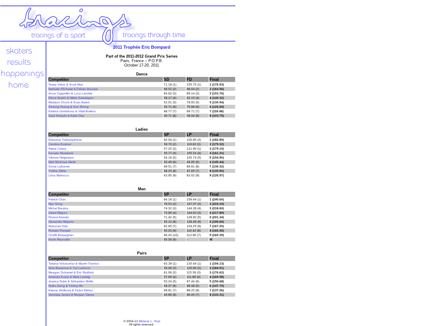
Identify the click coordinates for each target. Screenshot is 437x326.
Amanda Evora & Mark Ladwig (69, 276)
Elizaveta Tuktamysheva (65, 139)
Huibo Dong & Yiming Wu (65, 285)
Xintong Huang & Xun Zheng (68, 106)
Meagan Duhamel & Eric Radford (71, 272)
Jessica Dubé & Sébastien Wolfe (70, 281)
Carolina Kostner (59, 144)
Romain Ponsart (59, 230)
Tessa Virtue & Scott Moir (65, 84)
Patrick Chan (57, 199)
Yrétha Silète (57, 171)
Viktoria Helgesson (61, 157)
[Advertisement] (255, 139)
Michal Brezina (58, 208)
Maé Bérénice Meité (62, 162)
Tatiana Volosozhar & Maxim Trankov (73, 263)
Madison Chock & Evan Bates (68, 102)
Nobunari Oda (58, 226)
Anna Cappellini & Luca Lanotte (70, 93)
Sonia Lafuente (59, 166)
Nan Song (55, 203)
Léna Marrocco (58, 175)
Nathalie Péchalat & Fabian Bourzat (73, 89)
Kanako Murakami (60, 153)
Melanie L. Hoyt (149, 321)
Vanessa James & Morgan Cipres (71, 294)
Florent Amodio (58, 217)
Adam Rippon (57, 212)
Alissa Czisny (57, 148)
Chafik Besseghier (60, 235)
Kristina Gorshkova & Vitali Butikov (72, 111)
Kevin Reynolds (59, 239)
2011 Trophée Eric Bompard (141, 47)
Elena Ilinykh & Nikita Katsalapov (71, 97)
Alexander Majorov (61, 221)
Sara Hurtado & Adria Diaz (66, 115)
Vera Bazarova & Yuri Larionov (69, 268)
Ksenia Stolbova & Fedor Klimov (70, 290)
